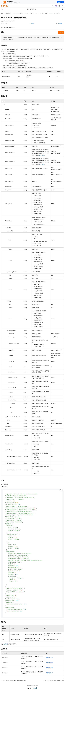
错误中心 (6, 644)
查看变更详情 (49, 657)
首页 (2, 13)
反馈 (35, 688)
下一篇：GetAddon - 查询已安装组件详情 (53, 680)
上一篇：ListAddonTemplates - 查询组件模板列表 (13, 680)
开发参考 (32, 13)
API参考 (37, 13)
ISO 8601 (41, 155)
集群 (46, 13)
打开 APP (60, 2)
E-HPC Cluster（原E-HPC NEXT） (20, 13)
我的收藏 (60, 23)
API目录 (42, 13)
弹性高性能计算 (8, 13)
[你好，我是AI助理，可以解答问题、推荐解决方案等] (56, 5)
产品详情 (32, 23)
